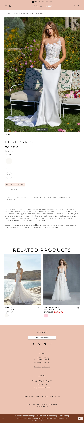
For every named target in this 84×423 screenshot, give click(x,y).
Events (52, 396)
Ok (80, 418)
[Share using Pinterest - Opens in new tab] (14, 134)
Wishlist (38, 396)
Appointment (29, 396)
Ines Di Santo (22, 14)
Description (12, 190)
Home (9, 14)
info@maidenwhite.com (42, 388)
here (49, 420)
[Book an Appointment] (74, 6)
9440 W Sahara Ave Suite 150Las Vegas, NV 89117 (42, 380)
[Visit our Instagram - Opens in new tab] (39, 344)
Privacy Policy (31, 404)
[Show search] (78, 6)
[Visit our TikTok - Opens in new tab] (51, 344)
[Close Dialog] (3, 418)
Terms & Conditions (42, 404)
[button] (6, 6)
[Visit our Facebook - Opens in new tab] (33, 344)
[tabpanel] (42, 74)
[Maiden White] (42, 6)
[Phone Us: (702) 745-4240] (10, 6)
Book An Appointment (15, 185)
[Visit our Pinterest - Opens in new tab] (45, 344)
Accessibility (53, 404)
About (45, 396)
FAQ (58, 396)
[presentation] (22, 279)
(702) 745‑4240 (42, 385)
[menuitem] (6, 6)
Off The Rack (38, 14)
